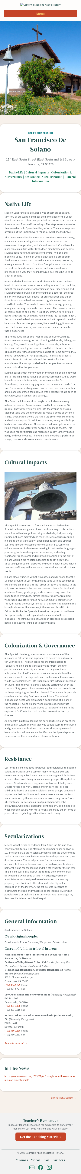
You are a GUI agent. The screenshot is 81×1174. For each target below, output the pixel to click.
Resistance (32, 177)
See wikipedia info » (16, 1043)
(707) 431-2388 (13, 1006)
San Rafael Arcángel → (63, 1098)
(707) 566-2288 (13, 1031)
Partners (59, 1160)
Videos (35, 1160)
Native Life (16, 172)
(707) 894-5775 (13, 985)
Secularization (52, 177)
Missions (22, 1160)
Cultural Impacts (37, 172)
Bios (47, 1160)
